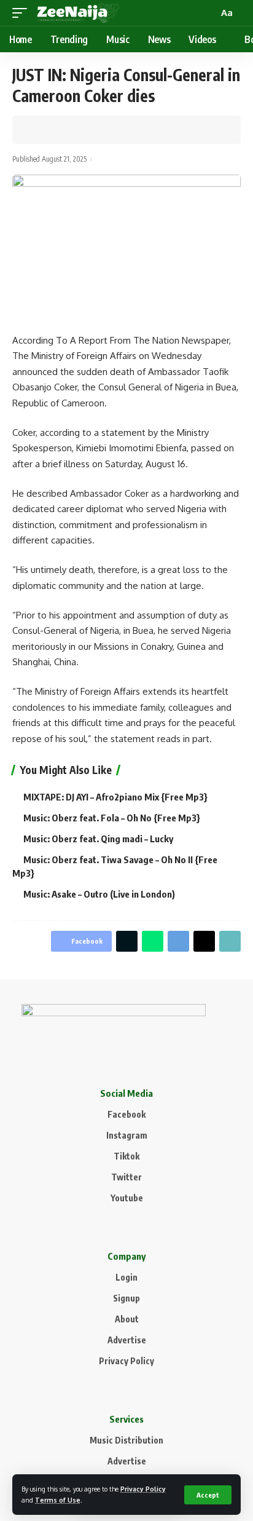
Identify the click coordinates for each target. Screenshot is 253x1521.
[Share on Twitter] (59, 130)
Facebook (126, 1114)
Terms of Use (57, 1500)
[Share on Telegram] (178, 941)
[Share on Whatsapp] (152, 941)
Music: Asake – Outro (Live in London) (99, 893)
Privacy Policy (143, 1489)
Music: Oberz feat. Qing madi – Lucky (98, 838)
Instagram (126, 1135)
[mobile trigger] (22, 13)
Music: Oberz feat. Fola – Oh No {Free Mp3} (111, 817)
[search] (207, 13)
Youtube (127, 1198)
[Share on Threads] (204, 941)
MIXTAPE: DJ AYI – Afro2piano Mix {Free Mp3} (115, 796)
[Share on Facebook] (40, 130)
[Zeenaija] (78, 13)
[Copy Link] (78, 130)
